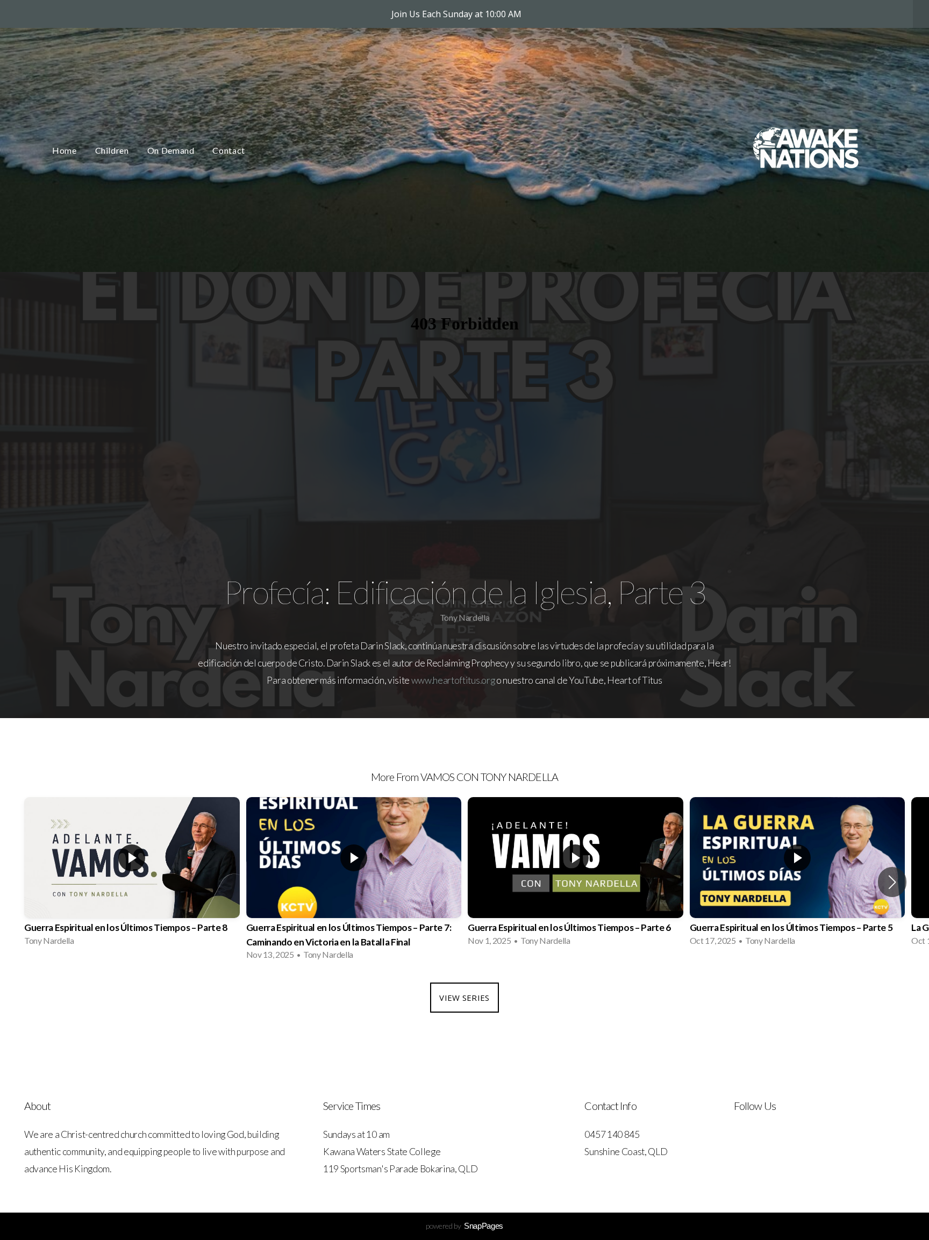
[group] (132, 874)
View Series (464, 997)
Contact (228, 150)
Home (64, 150)
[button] (892, 882)
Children (112, 150)
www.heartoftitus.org (453, 680)
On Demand (171, 150)
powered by (464, 1225)
